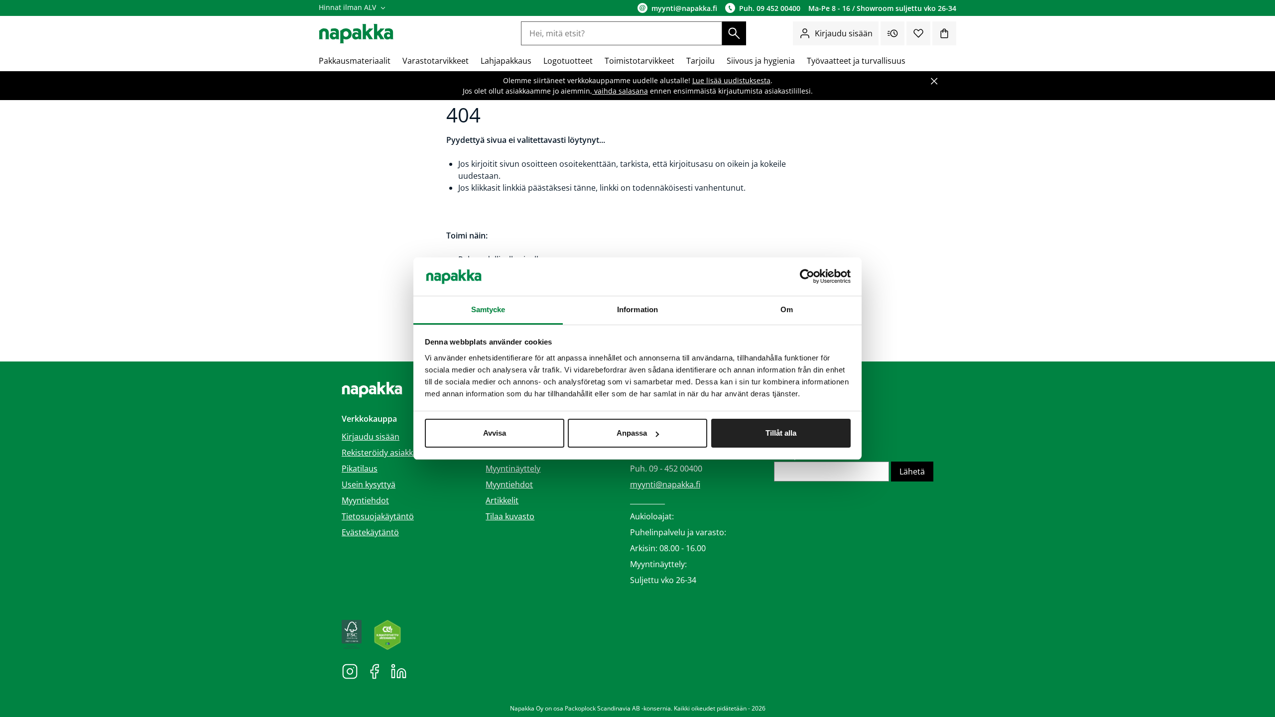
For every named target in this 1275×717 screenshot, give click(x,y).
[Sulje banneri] (934, 81)
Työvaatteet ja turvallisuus (856, 60)
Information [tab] (637, 309)
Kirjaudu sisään (844, 33)
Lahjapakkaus (506, 60)
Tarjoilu (700, 60)
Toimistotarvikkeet (639, 60)
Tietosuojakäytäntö (378, 516)
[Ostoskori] (944, 33)
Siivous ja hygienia (761, 60)
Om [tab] (786, 309)
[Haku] (734, 33)
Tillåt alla (780, 433)
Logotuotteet (568, 60)
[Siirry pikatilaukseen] (892, 33)
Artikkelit (502, 500)
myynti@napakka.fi (665, 484)
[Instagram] (350, 671)
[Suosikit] (918, 33)
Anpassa (632, 433)
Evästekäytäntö (370, 532)
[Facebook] (374, 671)
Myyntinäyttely (513, 468)
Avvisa (494, 433)
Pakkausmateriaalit (354, 60)
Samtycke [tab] (488, 309)
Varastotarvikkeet (435, 60)
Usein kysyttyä (368, 484)
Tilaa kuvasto (510, 516)
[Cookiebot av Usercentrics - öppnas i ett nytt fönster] (807, 276)
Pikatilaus (360, 468)
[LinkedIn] (398, 671)
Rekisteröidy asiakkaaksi (387, 452)
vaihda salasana (620, 91)
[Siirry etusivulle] (356, 33)
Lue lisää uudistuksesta (731, 80)
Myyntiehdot (365, 500)
